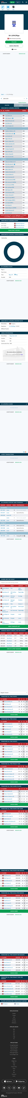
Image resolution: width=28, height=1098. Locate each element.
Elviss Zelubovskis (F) (5, 623)
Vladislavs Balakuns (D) (9, 776)
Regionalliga (21, 592)
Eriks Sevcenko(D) (9, 156)
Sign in (18, 2)
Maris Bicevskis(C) (9, 164)
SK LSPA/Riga (12, 326)
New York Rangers (14, 1050)
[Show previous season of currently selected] (1, 98)
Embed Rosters (22, 102)
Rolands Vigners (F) (5, 589)
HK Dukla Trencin (13, 596)
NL (14, 1038)
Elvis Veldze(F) (8, 205)
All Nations (14, 1022)
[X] (9, 1088)
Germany (14, 1021)
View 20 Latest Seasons (14, 648)
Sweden (14, 1013)
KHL (14, 1031)
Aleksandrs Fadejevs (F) (9, 774)
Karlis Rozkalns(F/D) (9, 192)
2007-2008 (3, 520)
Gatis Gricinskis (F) (5, 619)
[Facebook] (4, 1088)
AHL (14, 1035)
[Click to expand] (26, 108)
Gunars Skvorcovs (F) (5, 611)
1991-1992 (3, 535)
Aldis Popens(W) (8, 190)
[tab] (7, 105)
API (14, 1070)
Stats (21, 105)
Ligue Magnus (20, 589)
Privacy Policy (14, 1066)
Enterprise (14, 1074)
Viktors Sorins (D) (7, 983)
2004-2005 (3, 530)
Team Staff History (14, 230)
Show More (14, 714)
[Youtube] (19, 1088)
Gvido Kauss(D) (8, 146)
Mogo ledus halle (13, 335)
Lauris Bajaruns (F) (5, 615)
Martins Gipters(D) (9, 141)
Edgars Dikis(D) (8, 138)
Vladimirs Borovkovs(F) (10, 172)
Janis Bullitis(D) (8, 136)
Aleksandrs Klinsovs (20, 225)
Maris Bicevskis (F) (8, 880)
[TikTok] (24, 1088)
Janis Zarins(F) (8, 213)
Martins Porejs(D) (9, 154)
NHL (14, 1029)
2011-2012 (3, 510)
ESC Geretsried (14, 610)
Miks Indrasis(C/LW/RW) (10, 182)
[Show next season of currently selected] (26, 98)
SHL (14, 1033)
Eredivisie (20, 600)
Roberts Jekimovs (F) (8, 709)
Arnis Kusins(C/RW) (9, 184)
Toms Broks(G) (8, 115)
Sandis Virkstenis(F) (9, 210)
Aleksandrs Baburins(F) (10, 161)
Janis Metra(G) (8, 123)
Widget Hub (14, 1061)
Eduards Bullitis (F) (8, 701)
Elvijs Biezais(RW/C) (9, 167)
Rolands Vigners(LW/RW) (10, 207)
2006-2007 (3, 525)
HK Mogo (12, 622)
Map (17, 274)
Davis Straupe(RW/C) (9, 197)
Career (14, 1076)
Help (14, 1064)
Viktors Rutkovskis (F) (8, 988)
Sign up (12, 2)
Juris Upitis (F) (5, 604)
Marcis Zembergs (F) (8, 711)
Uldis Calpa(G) (8, 118)
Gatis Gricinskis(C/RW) (10, 179)
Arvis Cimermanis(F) (9, 177)
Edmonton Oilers (14, 1049)
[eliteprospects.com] (4, 2)
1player (17, 1003)
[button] (14, 42)
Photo (14, 1068)
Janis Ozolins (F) (7, 883)
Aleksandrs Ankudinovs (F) (9, 821)
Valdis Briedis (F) (7, 818)
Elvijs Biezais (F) (5, 592)
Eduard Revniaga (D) (8, 816)
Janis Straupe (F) (7, 731)
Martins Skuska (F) (8, 801)
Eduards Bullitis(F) (9, 174)
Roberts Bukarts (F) (5, 596)
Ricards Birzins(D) (9, 133)
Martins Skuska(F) (9, 195)
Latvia (7, 510)
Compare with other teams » (17, 216)
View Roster (9, 635)
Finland (14, 1019)
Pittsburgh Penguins (14, 1052)
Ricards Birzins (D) (8, 994)
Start (2, 94)
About (14, 1063)
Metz (12, 604)
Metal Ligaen (21, 606)
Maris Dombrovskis (20, 227)
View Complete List (14, 626)
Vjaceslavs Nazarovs (20, 223)
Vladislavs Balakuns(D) (10, 131)
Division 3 (20, 604)
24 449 (15, 49)
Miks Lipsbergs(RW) (9, 187)
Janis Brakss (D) (5, 600)
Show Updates (14, 46)
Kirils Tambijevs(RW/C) (10, 200)
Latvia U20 (8, 515)
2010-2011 (3, 512)
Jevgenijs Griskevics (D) (9, 779)
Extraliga (20, 596)
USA (14, 1017)
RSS (14, 1072)
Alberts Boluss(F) (9, 169)
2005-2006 (3, 528)
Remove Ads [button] (22, 53)
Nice (11, 588)
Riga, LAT (11, 274)
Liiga (14, 1036)
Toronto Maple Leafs (14, 1054)
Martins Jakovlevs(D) (9, 143)
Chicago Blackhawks (14, 1045)
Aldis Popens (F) (7, 813)
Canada (14, 1015)
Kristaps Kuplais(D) (9, 149)
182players (5, 1003)
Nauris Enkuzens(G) (9, 120)
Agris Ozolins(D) (8, 151)
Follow (14, 42)
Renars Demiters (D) (8, 986)
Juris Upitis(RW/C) (9, 202)
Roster (7, 105)
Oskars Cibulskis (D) (5, 607)
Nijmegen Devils (13, 600)
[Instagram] (14, 1088)
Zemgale (12, 614)
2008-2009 (3, 515)
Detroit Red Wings (14, 1047)
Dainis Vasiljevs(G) (9, 126)
